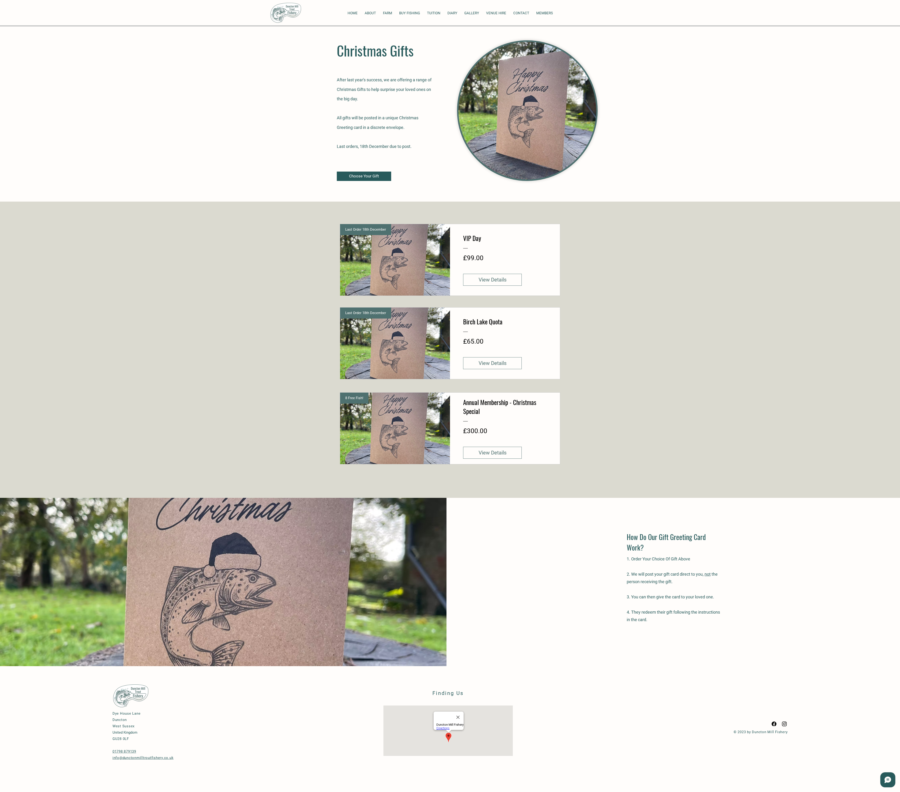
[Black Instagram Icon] (784, 724)
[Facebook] (774, 724)
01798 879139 (124, 751)
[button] (544, 13)
